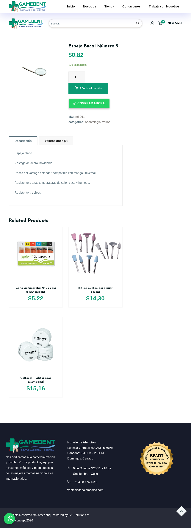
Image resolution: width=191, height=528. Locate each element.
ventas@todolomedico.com (85, 490)
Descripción (23, 140)
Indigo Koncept (16, 520)
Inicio (71, 6)
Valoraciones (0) (56, 140)
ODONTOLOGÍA (93, 122)
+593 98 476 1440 (85, 482)
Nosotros (89, 6)
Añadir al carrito (90, 88)
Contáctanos (131, 6)
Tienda (109, 6)
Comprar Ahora (91, 103)
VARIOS (106, 122)
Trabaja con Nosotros (164, 6)
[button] (9, 518)
